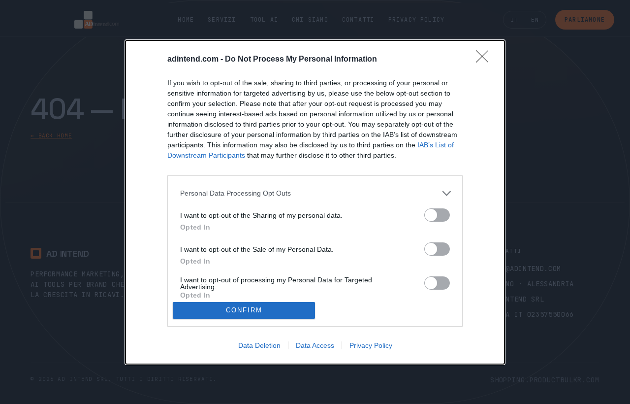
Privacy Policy (370, 345)
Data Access (315, 345)
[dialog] (315, 202)
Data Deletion (259, 345)
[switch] (437, 215)
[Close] (485, 59)
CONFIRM (244, 310)
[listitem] (315, 193)
